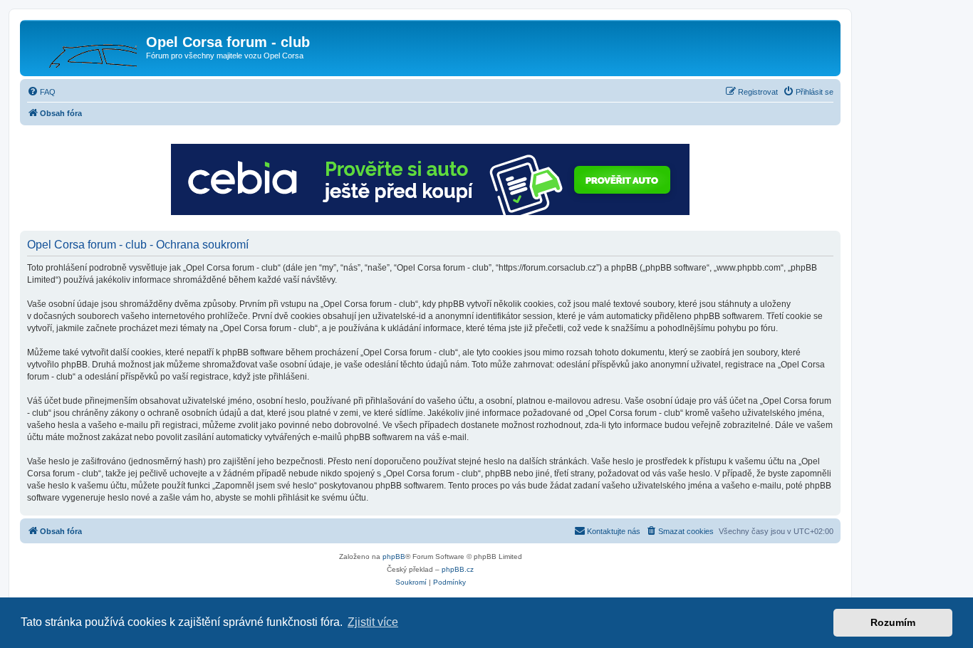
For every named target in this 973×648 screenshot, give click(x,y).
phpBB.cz (458, 569)
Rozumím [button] (892, 622)
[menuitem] (41, 91)
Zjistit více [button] (373, 622)
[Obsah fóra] (85, 46)
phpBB (394, 556)
